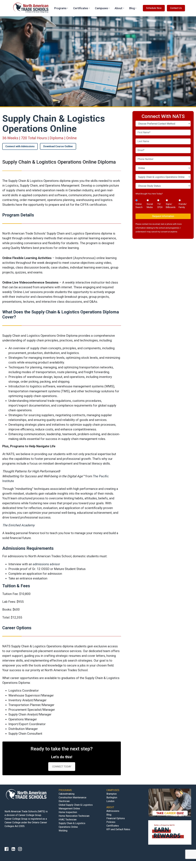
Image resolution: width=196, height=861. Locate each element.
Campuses (101, 8)
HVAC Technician (68, 819)
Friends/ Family (183, 205)
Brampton (111, 793)
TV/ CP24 (159, 205)
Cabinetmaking (66, 793)
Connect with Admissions (20, 146)
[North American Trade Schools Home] (31, 8)
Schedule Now (154, 8)
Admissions (112, 811)
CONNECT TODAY (61, 766)
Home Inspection (68, 812)
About (118, 8)
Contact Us (176, 8)
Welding (63, 830)
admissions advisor (46, 564)
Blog (132, 8)
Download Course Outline (58, 146)
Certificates (80, 8)
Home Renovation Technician (74, 815)
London (110, 801)
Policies (110, 822)
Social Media (150, 205)
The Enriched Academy (18, 525)
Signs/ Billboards (170, 205)
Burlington (111, 797)
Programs (60, 8)
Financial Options (115, 818)
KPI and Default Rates (118, 829)
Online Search (139, 205)
